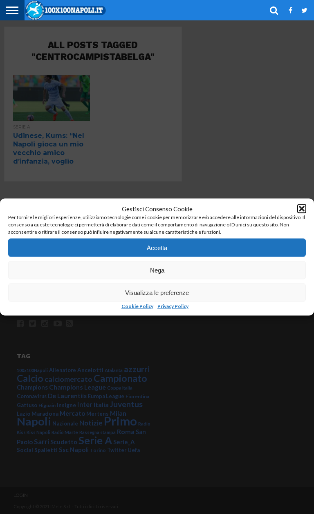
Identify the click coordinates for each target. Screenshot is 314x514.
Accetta (157, 247)
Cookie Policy (137, 306)
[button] (302, 209)
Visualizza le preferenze (157, 292)
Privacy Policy (172, 306)
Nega (157, 269)
